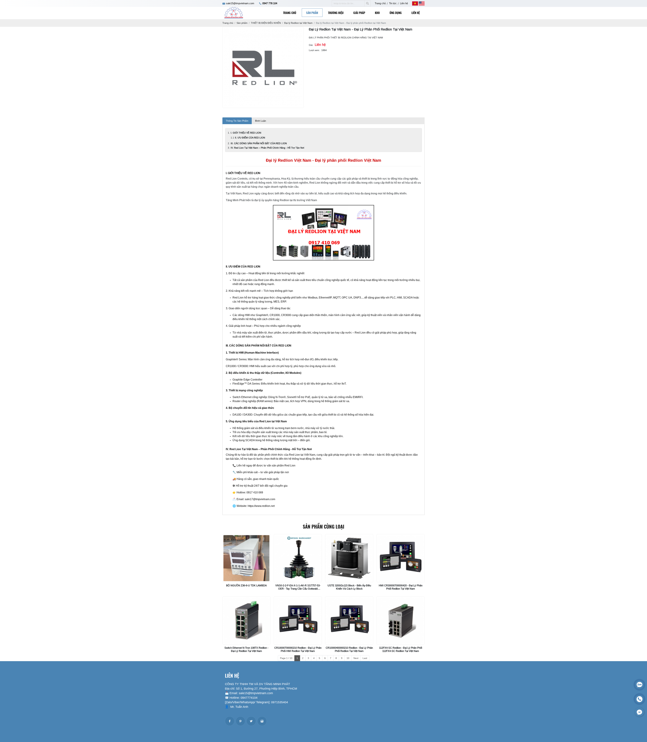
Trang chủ (380, 3)
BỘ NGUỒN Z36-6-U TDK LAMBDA (246, 585)
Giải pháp (359, 13)
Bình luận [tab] (260, 120)
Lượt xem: (314, 50)
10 (348, 658)
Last (365, 658)
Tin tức (393, 3)
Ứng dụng (396, 13)
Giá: (311, 45)
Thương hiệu (336, 13)
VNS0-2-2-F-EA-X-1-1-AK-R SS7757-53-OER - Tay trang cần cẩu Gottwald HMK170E (297, 588)
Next (355, 658)
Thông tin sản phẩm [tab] (237, 120)
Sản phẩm (312, 13)
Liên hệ (404, 3)
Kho (377, 13)
